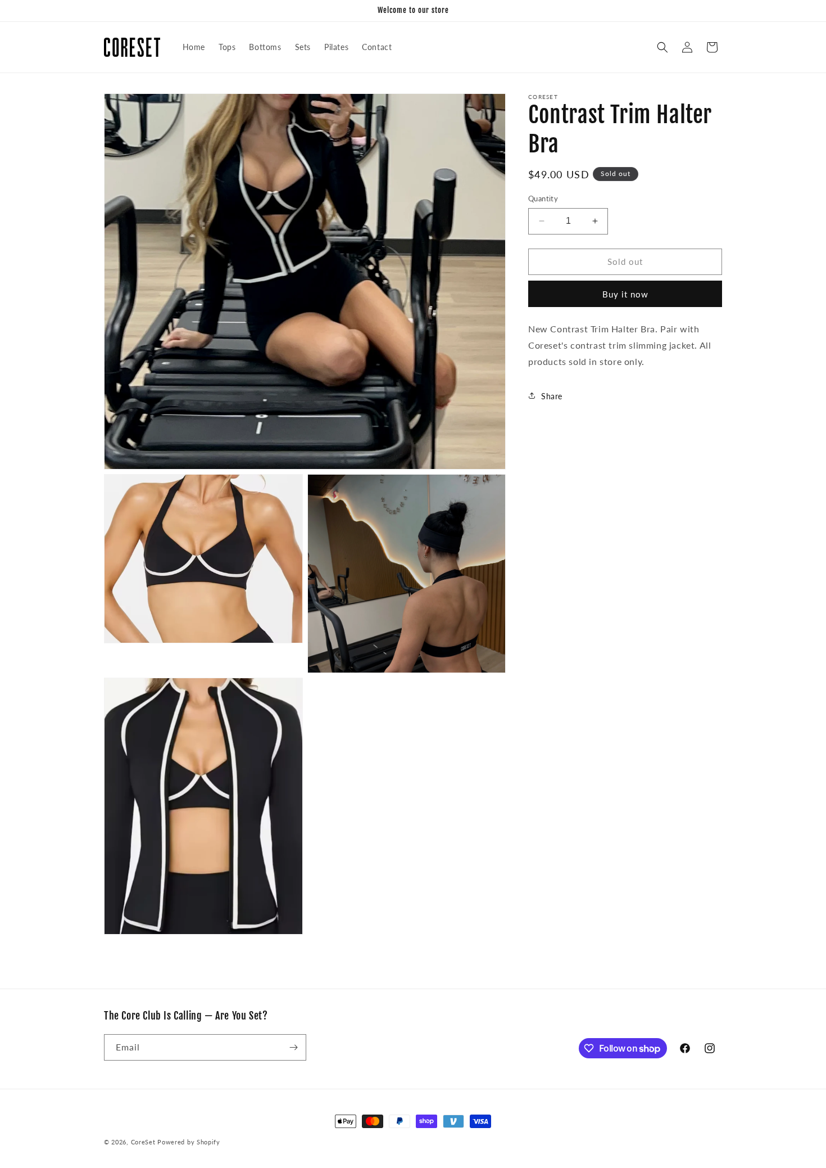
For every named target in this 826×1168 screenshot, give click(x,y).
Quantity (543, 198)
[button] (662, 47)
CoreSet (143, 1142)
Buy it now (625, 293)
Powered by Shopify (188, 1142)
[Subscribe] (293, 1047)
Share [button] (551, 395)
